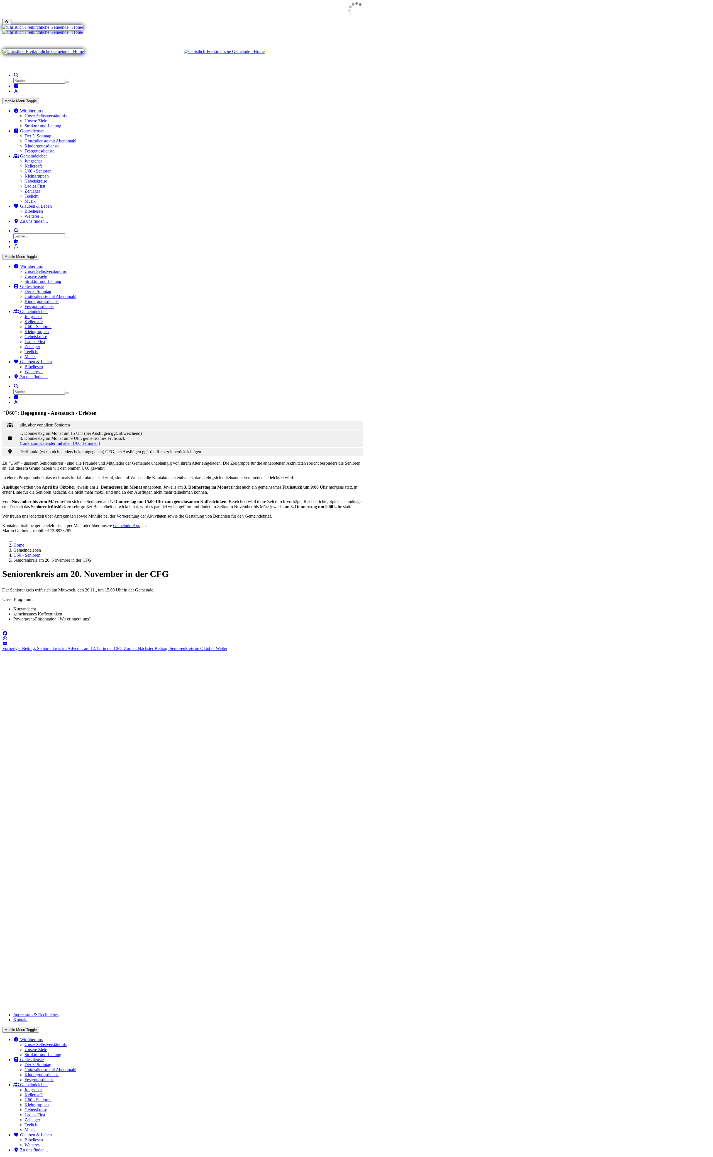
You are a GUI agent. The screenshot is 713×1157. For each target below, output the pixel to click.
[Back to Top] (6, 22)
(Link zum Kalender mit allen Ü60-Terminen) (60, 443)
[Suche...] (16, 75)
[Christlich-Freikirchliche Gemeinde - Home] (42, 27)
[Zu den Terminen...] (16, 86)
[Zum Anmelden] (16, 91)
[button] (5, 633)
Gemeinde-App (126, 525)
